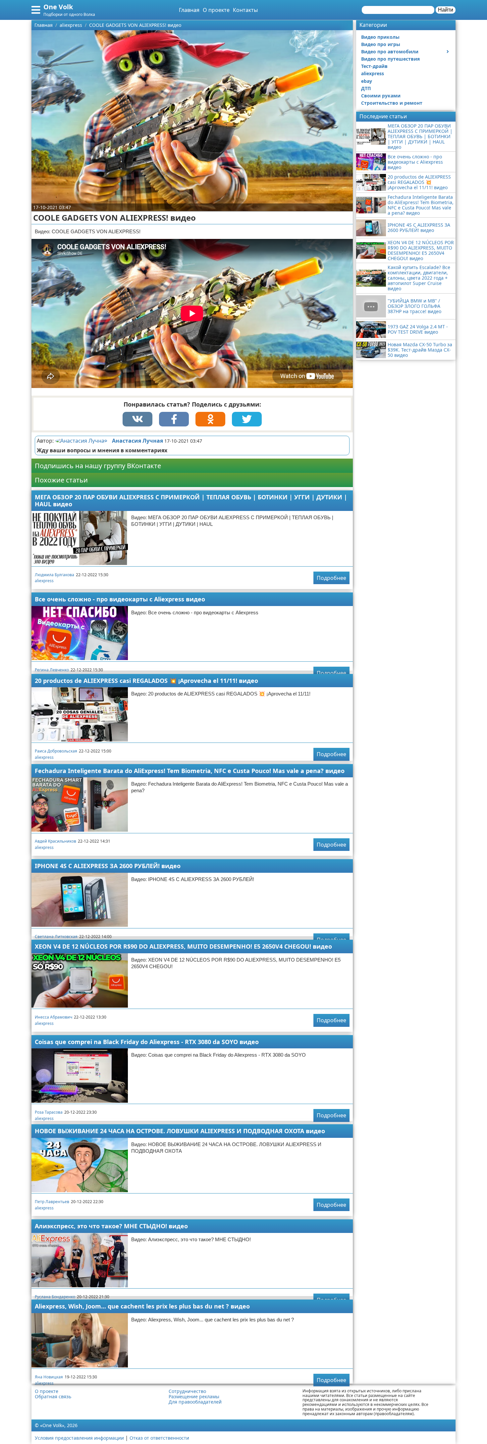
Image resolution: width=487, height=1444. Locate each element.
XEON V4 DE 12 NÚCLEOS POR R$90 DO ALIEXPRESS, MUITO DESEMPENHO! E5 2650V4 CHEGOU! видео (183, 946)
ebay (366, 81)
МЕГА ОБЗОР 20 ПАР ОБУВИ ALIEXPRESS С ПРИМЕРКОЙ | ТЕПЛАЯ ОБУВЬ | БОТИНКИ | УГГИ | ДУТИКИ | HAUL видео (191, 500)
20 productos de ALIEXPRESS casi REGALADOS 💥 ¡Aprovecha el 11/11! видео (146, 681)
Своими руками (381, 95)
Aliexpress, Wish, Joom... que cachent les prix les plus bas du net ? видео (142, 1306)
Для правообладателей (195, 1402)
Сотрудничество (187, 1391)
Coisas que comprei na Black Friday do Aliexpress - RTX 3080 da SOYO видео (147, 1042)
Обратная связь (53, 1396)
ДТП (366, 88)
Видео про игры (380, 44)
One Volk (58, 6)
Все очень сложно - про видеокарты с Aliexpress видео (120, 599)
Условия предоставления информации (79, 1438)
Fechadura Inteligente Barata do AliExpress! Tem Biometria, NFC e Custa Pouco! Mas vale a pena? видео (190, 771)
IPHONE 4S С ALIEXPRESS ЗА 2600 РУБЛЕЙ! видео (108, 866)
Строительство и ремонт (391, 103)
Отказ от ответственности (159, 1438)
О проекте (216, 10)
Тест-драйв (374, 66)
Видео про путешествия (390, 59)
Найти (445, 10)
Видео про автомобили (389, 51)
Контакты (245, 10)
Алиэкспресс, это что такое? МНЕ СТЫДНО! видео (111, 1226)
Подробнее (331, 578)
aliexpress (44, 580)
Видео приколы (380, 37)
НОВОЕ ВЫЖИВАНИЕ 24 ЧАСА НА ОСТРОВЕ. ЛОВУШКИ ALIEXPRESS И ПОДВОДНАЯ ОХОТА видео (180, 1131)
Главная (189, 10)
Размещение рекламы (194, 1396)
